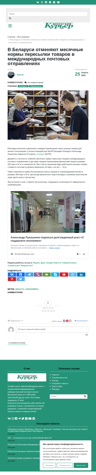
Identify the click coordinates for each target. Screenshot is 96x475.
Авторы (55, 381)
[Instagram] (72, 274)
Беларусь (23, 86)
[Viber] (38, 274)
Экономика (32, 289)
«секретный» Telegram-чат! (20, 266)
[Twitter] (21, 279)
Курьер (20, 75)
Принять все (81, 465)
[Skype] (55, 274)
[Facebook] (21, 274)
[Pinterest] (12, 279)
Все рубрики (23, 37)
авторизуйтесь (82, 321)
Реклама (55, 389)
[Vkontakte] (12, 274)
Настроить (49, 465)
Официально (36, 86)
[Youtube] (64, 274)
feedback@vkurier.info (34, 400)
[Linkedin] (81, 274)
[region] (65, 455)
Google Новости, (54, 263)
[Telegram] (29, 274)
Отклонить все (64, 465)
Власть (20, 289)
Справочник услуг (59, 378)
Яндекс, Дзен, (39, 263)
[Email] (46, 274)
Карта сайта (57, 386)
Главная (11, 37)
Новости (55, 375)
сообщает (40, 154)
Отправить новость (60, 383)
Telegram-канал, (69, 263)
